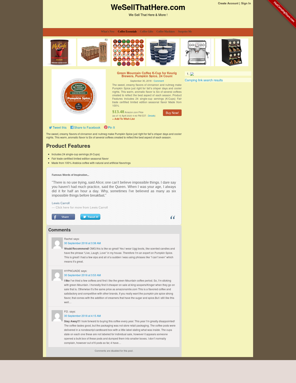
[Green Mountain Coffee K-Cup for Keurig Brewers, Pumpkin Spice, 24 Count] (79, 96)
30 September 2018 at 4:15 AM (82, 315)
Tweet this (60, 127)
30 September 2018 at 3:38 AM (82, 243)
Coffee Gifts (146, 31)
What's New (108, 31)
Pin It (111, 127)
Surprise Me (185, 31)
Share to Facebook (87, 127)
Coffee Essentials (127, 31)
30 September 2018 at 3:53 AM (82, 275)
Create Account (228, 3)
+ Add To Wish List (123, 118)
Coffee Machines (165, 31)
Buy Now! (172, 113)
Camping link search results (204, 80)
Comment (159, 80)
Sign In (246, 3)
